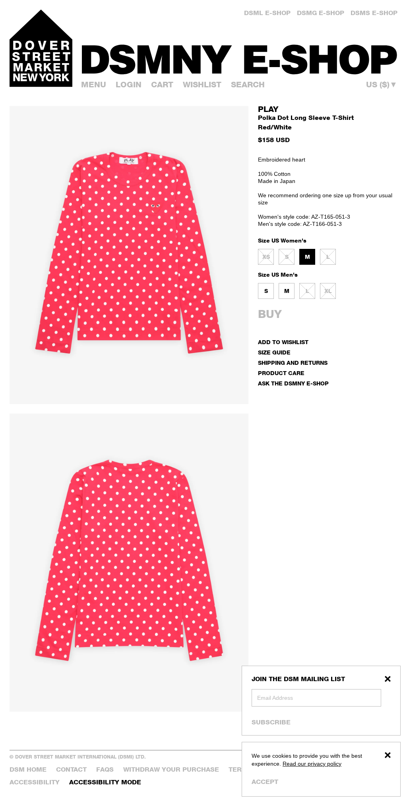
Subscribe (271, 722)
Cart (162, 84)
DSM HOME (28, 769)
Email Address (275, 698)
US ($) (381, 85)
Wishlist (202, 84)
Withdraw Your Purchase (171, 769)
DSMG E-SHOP (320, 13)
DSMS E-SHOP (374, 13)
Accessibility (35, 782)
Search (248, 84)
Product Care (281, 373)
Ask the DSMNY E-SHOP (293, 383)
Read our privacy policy (312, 764)
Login (128, 84)
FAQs (105, 769)
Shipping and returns (293, 362)
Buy (270, 314)
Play (268, 109)
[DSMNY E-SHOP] (239, 56)
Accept (265, 782)
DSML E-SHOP (267, 13)
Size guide (274, 352)
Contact (71, 769)
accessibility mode (105, 782)
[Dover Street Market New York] (41, 48)
